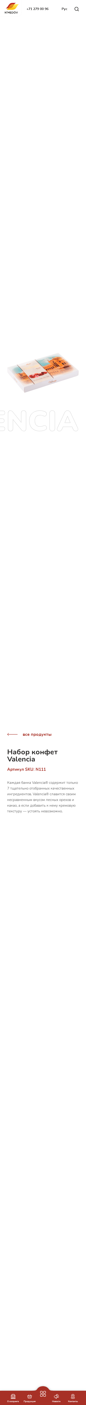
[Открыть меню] (43, 1386)
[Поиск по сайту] (76, 9)
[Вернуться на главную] (12, 8)
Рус (64, 9)
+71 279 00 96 (37, 9)
